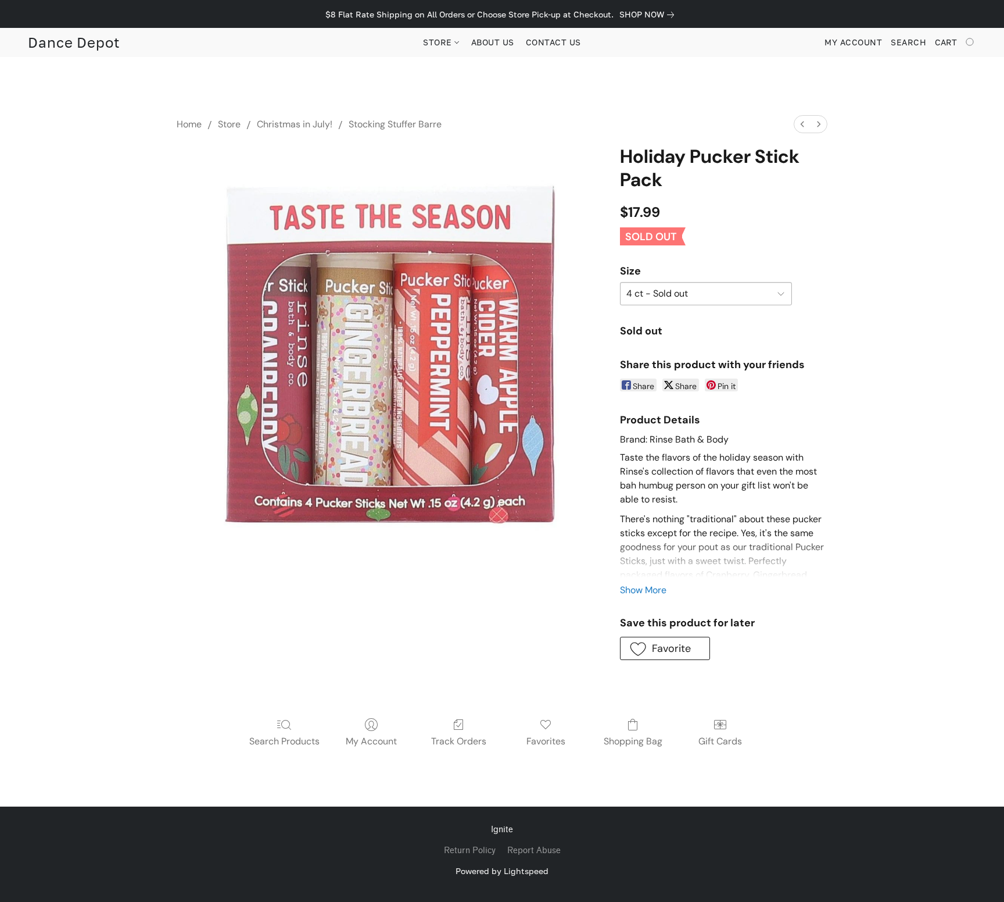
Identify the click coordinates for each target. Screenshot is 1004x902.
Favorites (545, 741)
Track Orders (458, 741)
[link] (649, 15)
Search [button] (908, 42)
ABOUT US (492, 42)
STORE (438, 42)
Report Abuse (534, 850)
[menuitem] (802, 124)
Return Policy (470, 850)
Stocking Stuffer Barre (395, 124)
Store (229, 124)
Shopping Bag (633, 741)
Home (189, 124)
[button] (74, 42)
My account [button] (853, 42)
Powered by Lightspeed (502, 871)
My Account (371, 741)
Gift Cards (720, 741)
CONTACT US (553, 42)
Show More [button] (643, 590)
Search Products (284, 741)
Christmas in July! (294, 124)
